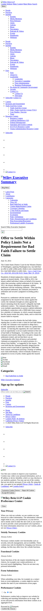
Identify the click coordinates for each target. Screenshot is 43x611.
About (8, 194)
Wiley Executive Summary (10, 380)
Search (34, 4)
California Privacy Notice (15, 421)
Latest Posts (10, 192)
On (5, 592)
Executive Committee (22, 81)
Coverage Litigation (17, 208)
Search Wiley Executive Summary (13, 227)
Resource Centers (12, 116)
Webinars (13, 37)
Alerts (12, 23)
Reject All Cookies (28, 490)
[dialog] (21, 483)
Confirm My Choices (8, 609)
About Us (13, 75)
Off (10, 592)
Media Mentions (16, 19)
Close (4, 506)
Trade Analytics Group (14, 106)
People (8, 10)
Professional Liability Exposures (21, 223)
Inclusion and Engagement (15, 104)
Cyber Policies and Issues (19, 211)
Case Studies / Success (18, 112)
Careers (8, 102)
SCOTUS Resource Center (20, 127)
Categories (9, 198)
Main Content (18, 4)
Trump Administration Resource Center (24, 129)
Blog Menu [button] (5, 188)
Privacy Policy (11, 417)
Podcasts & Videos (17, 31)
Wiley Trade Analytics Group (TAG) (23, 110)
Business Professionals (23, 85)
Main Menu (27, 4)
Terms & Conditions (13, 414)
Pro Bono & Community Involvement (23, 87)
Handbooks (14, 35)
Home (8, 410)
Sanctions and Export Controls (21, 125)
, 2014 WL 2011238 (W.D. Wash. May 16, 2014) (21, 272)
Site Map (9, 412)
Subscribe (9, 98)
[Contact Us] (10, 172)
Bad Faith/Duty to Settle (19, 204)
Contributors (10, 196)
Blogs (12, 27)
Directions (18, 96)
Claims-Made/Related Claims (20, 206)
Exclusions (14, 215)
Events (12, 33)
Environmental (15, 213)
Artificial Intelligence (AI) (19, 120)
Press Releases (15, 21)
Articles (13, 25)
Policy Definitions (16, 217)
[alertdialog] (21, 553)
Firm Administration (22, 83)
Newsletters (14, 29)
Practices (9, 12)
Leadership (14, 77)
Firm (7, 71)
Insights (8, 15)
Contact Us (14, 91)
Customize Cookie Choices (11, 490)
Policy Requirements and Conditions (23, 219)
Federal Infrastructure (18, 122)
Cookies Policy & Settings (15, 419)
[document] (21, 553)
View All (13, 202)
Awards (13, 89)
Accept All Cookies (8, 493)
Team (12, 114)
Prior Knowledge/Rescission (20, 221)
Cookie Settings (6, 4)
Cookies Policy (18, 486)
